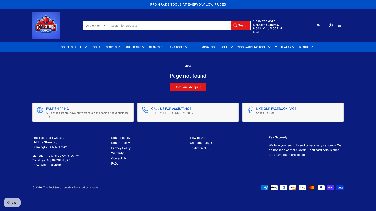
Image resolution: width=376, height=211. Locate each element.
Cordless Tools (72, 47)
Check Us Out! (265, 112)
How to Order (199, 137)
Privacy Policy (121, 148)
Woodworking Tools (252, 47)
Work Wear (283, 47)
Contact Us (119, 158)
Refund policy (120, 137)
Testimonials (199, 148)
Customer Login (201, 143)
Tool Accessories (104, 47)
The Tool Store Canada (57, 187)
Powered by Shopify (86, 187)
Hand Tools (176, 47)
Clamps (154, 47)
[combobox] (179, 25)
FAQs (114, 163)
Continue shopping (188, 87)
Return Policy (120, 143)
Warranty (117, 153)
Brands (304, 47)
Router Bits (133, 47)
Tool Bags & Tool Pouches (210, 47)
